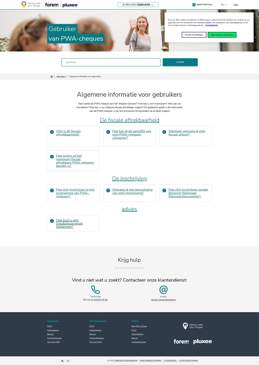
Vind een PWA (95, 342)
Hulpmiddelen (53, 330)
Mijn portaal (204, 4)
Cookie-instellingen (188, 360)
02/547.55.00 (101, 299)
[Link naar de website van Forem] (52, 5)
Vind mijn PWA (53, 342)
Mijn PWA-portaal (139, 326)
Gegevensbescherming (150, 360)
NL (222, 4)
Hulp (236, 4)
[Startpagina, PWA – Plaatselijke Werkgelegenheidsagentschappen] (31, 7)
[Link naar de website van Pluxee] (70, 6)
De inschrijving (129, 178)
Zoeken (180, 62)
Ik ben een (136, 4)
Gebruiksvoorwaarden (126, 360)
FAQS (49, 326)
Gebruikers (61, 76)
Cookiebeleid (211, 25)
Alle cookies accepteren (222, 35)
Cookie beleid (170, 360)
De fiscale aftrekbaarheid (129, 120)
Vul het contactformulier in (163, 299)
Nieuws (50, 334)
